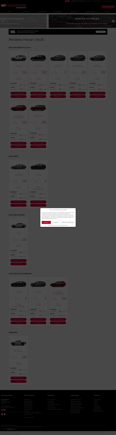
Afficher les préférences (68, 222)
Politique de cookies (52, 225)
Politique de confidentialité (62, 225)
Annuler (56, 222)
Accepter (46, 222)
